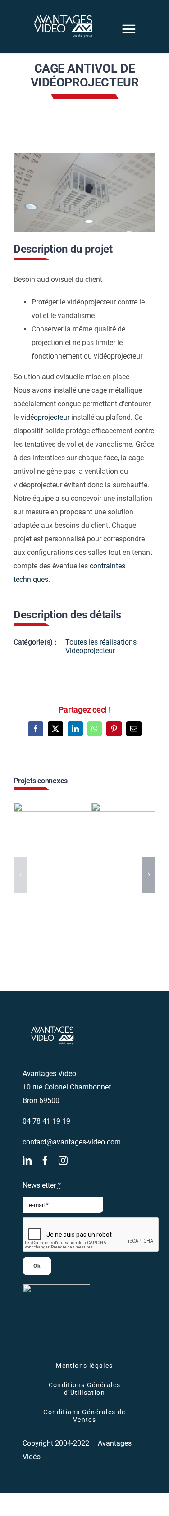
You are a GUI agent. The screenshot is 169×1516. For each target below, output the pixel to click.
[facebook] (45, 1160)
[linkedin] (27, 1160)
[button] (20, 875)
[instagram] (63, 1160)
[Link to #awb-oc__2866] (129, 29)
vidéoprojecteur (46, 417)
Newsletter (42, 1185)
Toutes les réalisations (101, 642)
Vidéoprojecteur (90, 650)
